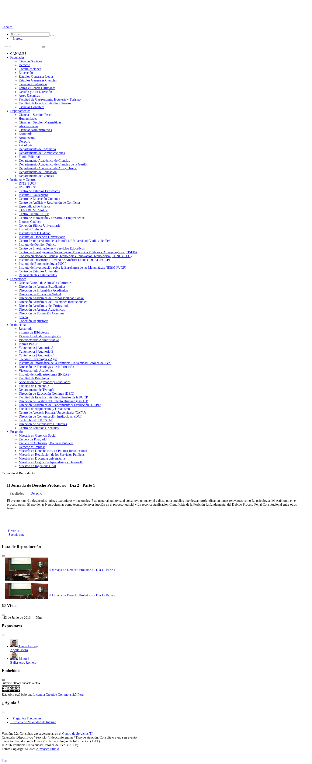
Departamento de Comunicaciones (42, 153)
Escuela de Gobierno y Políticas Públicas (46, 443)
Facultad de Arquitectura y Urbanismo (44, 409)
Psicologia (25, 145)
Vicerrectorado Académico (36, 370)
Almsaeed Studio (47, 749)
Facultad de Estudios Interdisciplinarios (45, 103)
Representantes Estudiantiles (38, 275)
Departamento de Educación (38, 172)
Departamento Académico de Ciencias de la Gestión (53, 164)
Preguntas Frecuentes (25, 718)
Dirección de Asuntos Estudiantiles (42, 286)
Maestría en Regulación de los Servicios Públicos (51, 454)
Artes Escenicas (29, 95)
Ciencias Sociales (30, 61)
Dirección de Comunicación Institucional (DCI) (50, 416)
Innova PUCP (28, 344)
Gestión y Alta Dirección (35, 92)
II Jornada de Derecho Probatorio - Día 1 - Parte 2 (82, 595)
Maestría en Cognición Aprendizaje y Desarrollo (51, 462)
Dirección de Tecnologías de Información (46, 367)
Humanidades (28, 118)
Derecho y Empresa (32, 447)
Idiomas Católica (30, 221)
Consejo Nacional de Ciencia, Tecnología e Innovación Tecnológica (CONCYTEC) (75, 256)
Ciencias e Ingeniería (33, 84)
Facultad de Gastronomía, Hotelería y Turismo (50, 99)
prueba (23, 317)
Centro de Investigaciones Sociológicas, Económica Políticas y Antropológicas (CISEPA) (78, 252)
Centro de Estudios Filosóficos (39, 191)
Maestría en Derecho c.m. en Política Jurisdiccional (53, 451)
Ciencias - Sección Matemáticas (40, 122)
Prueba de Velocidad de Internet (33, 722)
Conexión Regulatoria (33, 321)
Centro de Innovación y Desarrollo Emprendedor (51, 218)
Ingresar (17, 38)
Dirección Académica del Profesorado (44, 305)
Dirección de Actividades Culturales (43, 424)
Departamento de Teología (36, 389)
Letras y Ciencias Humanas (37, 88)
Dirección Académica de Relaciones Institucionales (53, 302)
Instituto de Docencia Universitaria (42, 237)
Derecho (24, 65)
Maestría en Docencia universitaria (42, 458)
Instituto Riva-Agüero (33, 195)
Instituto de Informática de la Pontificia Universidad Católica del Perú (65, 363)
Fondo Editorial (29, 156)
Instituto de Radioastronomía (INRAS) (44, 374)
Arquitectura (27, 137)
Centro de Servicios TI (77, 733)
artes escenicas (28, 126)
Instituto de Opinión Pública (37, 244)
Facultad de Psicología (34, 378)
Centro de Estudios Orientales (39, 271)
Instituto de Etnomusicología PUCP (42, 263)
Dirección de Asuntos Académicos (42, 309)
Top (4, 760)
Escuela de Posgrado (32, 439)
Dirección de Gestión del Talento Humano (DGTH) (53, 401)
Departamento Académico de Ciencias (44, 160)
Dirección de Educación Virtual (40, 294)
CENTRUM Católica (33, 210)
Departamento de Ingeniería (37, 149)
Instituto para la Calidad (35, 233)
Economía (25, 134)
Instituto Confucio (31, 229)
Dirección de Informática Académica (43, 290)
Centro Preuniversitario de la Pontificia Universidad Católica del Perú (65, 241)
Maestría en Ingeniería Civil (37, 466)
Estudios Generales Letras (36, 76)
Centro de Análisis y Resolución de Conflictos (49, 202)
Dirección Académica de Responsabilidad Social (51, 298)
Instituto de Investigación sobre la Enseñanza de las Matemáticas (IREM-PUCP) (72, 267)
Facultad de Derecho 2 (34, 386)
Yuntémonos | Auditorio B (36, 351)
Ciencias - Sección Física (35, 114)
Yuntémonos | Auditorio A (36, 347)
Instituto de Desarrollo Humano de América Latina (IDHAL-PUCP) (64, 260)
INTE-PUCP (27, 183)
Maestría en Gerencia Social (37, 435)
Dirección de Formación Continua (41, 313)
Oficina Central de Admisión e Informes (45, 283)
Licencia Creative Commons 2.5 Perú (58, 694)
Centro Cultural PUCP (34, 214)
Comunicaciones (30, 69)
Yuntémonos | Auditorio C (36, 355)
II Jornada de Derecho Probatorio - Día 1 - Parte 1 (82, 570)
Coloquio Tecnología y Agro (38, 359)
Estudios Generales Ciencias (38, 80)
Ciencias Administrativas (35, 130)
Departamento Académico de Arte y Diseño (48, 168)
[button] (7, 27)
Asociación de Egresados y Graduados (44, 382)
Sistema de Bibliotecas (34, 332)
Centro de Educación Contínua (39, 198)
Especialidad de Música (34, 206)
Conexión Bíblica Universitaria (39, 225)
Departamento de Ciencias (36, 176)
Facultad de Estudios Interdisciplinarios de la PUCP (53, 397)
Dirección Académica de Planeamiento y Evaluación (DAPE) (60, 405)
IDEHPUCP (27, 187)
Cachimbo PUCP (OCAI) (36, 420)
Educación (26, 72)
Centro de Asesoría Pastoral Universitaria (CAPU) (52, 412)
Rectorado (25, 328)
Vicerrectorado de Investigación (40, 336)
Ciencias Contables (31, 107)
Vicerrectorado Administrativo (39, 340)
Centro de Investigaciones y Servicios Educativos (52, 248)
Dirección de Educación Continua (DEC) (46, 393)
